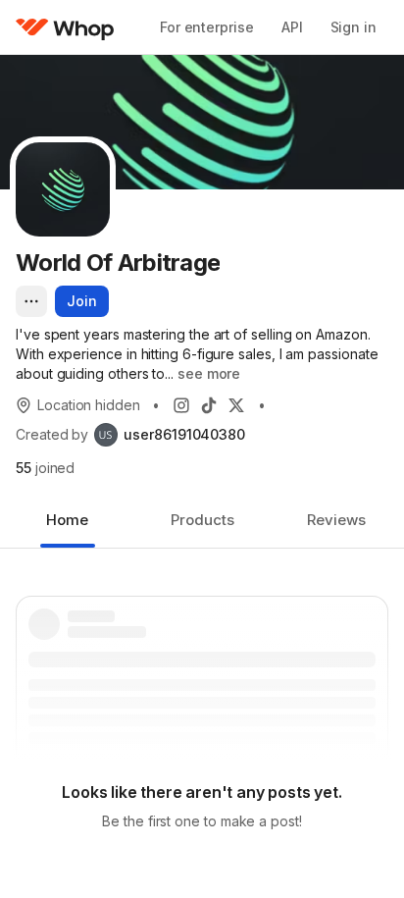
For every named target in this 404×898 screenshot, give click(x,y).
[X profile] (236, 405)
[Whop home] (65, 27)
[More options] (31, 301)
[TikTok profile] (209, 405)
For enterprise (207, 27)
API (292, 27)
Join (82, 300)
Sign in (353, 27)
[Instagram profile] (181, 405)
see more (208, 373)
